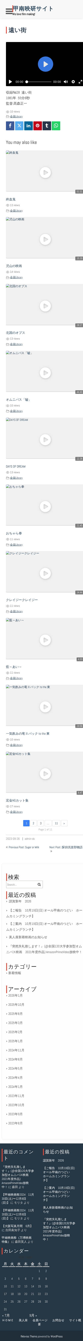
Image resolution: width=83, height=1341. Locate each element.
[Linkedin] (28, 125)
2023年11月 (16, 1096)
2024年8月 (15, 1059)
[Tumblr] (47, 125)
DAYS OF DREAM (16, 466)
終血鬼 (11, 199)
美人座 (23, 1320)
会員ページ (40, 1320)
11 (56, 823)
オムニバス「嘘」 (18, 399)
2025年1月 (15, 1041)
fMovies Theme (29, 1336)
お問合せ (58, 1320)
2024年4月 (15, 1078)
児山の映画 (14, 266)
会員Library (16, 116)
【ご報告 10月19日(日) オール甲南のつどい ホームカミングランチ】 (59, 1174)
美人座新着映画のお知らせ (28, 937)
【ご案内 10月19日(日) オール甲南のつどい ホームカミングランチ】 (59, 1194)
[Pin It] (37, 125)
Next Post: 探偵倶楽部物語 (66, 847)
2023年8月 (15, 1123)
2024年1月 (15, 1087)
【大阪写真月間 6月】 (17, 1226)
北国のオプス (15, 333)
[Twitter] (19, 125)
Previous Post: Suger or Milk (24, 847)
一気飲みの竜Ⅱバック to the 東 (28, 734)
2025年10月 (16, 1005)
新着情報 (14, 973)
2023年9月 (15, 1114)
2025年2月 (15, 1032)
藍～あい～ (14, 667)
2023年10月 (16, 1105)
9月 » (33, 1315)
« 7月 (6, 1315)
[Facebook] (10, 125)
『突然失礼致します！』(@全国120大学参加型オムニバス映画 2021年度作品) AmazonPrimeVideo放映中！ (18, 1177)
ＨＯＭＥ (8, 1320)
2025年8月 (15, 1014)
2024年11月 (16, 1050)
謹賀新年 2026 (20, 901)
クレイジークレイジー (22, 600)
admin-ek (30, 839)
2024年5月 (15, 1068)
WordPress (57, 1336)
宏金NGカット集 (17, 800)
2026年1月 (15, 995)
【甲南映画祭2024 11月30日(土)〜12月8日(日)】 (18, 1199)
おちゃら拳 (14, 533)
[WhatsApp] (56, 125)
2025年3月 (15, 1023)
